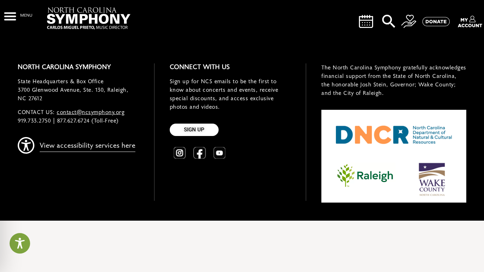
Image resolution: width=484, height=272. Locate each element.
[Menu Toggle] (18, 16)
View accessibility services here (87, 145)
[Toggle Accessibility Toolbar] (20, 243)
